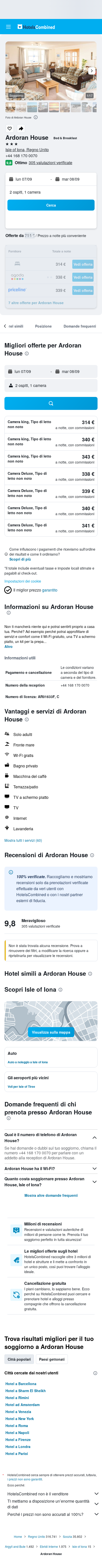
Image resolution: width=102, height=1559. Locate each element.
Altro (8, 646)
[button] (8, 26)
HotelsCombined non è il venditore (37, 1494)
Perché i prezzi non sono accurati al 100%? (45, 1514)
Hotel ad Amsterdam (22, 1404)
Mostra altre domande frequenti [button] (51, 1195)
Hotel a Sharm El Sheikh (25, 1390)
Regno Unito (36, 1536)
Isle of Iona (79, 1546)
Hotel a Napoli (17, 1432)
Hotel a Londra (17, 1446)
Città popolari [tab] (19, 1359)
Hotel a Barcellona (20, 1383)
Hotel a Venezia (18, 1411)
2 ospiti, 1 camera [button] (25, 192)
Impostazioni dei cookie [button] (22, 581)
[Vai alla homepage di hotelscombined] (36, 26)
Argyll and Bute (15, 1546)
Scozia (67, 1536)
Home (18, 1536)
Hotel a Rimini (17, 1397)
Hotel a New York (19, 1418)
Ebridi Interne (49, 1546)
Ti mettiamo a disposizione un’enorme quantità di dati (48, 1504)
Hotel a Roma (16, 1425)
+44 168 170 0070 (21, 155)
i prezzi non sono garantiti (24, 1479)
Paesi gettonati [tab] (52, 1359)
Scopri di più (20, 559)
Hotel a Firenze (18, 1439)
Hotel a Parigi (16, 1453)
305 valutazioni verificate (50, 162)
